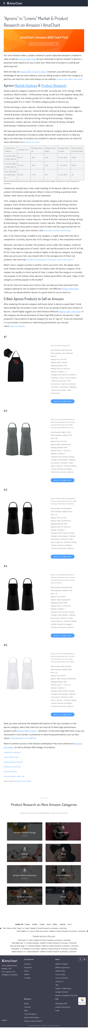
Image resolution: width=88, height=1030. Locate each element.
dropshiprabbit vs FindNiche (23, 738)
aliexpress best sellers (23, 781)
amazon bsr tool (31, 142)
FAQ (56, 985)
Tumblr (42, 924)
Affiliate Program (61, 964)
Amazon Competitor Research (66, 995)
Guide (26, 1003)
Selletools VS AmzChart (12, 767)
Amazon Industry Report (33, 1021)
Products (27, 964)
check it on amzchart (63, 401)
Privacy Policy (60, 974)
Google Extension (61, 992)
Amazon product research (13, 762)
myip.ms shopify (17, 326)
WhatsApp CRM (61, 1003)
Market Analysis (26, 85)
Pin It (70, 924)
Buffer (55, 924)
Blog (25, 1010)
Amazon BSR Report (31, 1017)
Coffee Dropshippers (37, 259)
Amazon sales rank (26, 59)
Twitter (27, 924)
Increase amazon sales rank (14, 776)
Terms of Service (61, 978)
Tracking (27, 978)
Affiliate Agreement (62, 967)
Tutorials (27, 1007)
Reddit (34, 924)
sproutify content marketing (57, 230)
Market (26, 974)
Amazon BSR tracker (11, 757)
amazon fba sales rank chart (69, 79)
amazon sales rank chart (61, 259)
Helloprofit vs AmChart (12, 752)
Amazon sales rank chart (69, 311)
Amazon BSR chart (10, 771)
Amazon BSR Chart (70, 288)
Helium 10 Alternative (63, 988)
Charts (26, 971)
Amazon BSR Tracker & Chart (32, 71)
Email (49, 924)
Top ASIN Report (30, 1014)
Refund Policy (60, 971)
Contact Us (59, 981)
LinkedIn (62, 924)
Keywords (28, 967)
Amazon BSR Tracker (27, 731)
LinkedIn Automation (62, 1007)
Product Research (53, 85)
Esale (57, 1010)
